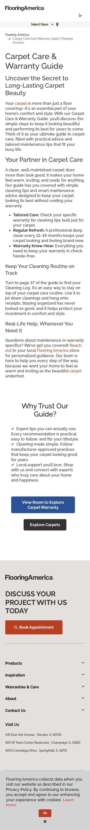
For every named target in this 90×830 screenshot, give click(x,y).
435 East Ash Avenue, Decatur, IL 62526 (33, 734)
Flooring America (17, 34)
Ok (45, 813)
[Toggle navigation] (80, 15)
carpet (21, 103)
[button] (42, 24)
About (10, 698)
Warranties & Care (22, 687)
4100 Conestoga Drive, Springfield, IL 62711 (36, 750)
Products (13, 663)
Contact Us (15, 710)
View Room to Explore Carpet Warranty (43, 505)
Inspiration (15, 675)
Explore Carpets (45, 524)
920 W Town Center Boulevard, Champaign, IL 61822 (42, 742)
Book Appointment (36, 627)
